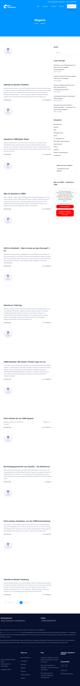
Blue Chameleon (58, 124)
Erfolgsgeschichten (58, 132)
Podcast (56, 146)
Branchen (53, 6)
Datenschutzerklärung (67, 673)
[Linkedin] (66, 665)
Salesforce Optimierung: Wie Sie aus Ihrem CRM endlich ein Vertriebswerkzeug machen (64, 87)
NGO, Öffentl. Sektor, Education (61, 141)
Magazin (23, 668)
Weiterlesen (7, 100)
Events (55, 135)
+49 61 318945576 (71, 1)
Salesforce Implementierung (61, 152)
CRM (55, 130)
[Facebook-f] (62, 665)
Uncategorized (57, 155)
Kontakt (72, 6)
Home (36, 23)
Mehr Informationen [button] (65, 203)
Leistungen (45, 6)
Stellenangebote (25, 674)
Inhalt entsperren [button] (65, 206)
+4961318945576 (48, 621)
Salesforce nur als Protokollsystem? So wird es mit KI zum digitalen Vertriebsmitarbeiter (64, 67)
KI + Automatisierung (59, 138)
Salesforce (56, 149)
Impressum (64, 670)
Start (38, 6)
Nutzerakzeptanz (58, 144)
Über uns (61, 6)
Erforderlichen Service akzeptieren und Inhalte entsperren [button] (65, 213)
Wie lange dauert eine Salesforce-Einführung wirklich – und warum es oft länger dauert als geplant (64, 107)
